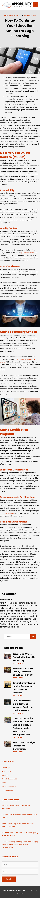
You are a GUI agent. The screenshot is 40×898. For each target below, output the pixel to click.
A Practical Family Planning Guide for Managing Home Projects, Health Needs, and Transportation (20, 844)
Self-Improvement (9, 786)
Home (4, 783)
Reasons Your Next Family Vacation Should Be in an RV (23, 671)
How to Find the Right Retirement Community (24, 745)
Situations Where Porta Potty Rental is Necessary (24, 657)
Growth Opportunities (12, 15)
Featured (5, 775)
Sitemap (20, 893)
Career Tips (6, 768)
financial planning (7, 513)
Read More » (18, 663)
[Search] (33, 636)
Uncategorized (7, 790)
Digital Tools (6, 771)
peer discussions (27, 252)
